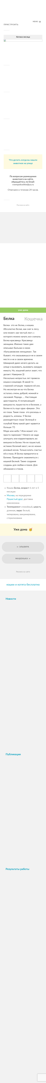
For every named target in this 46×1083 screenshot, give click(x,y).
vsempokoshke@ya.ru (23, 185)
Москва (10, 495)
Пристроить (11, 25)
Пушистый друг (15, 499)
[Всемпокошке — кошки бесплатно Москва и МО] (23, 13)
